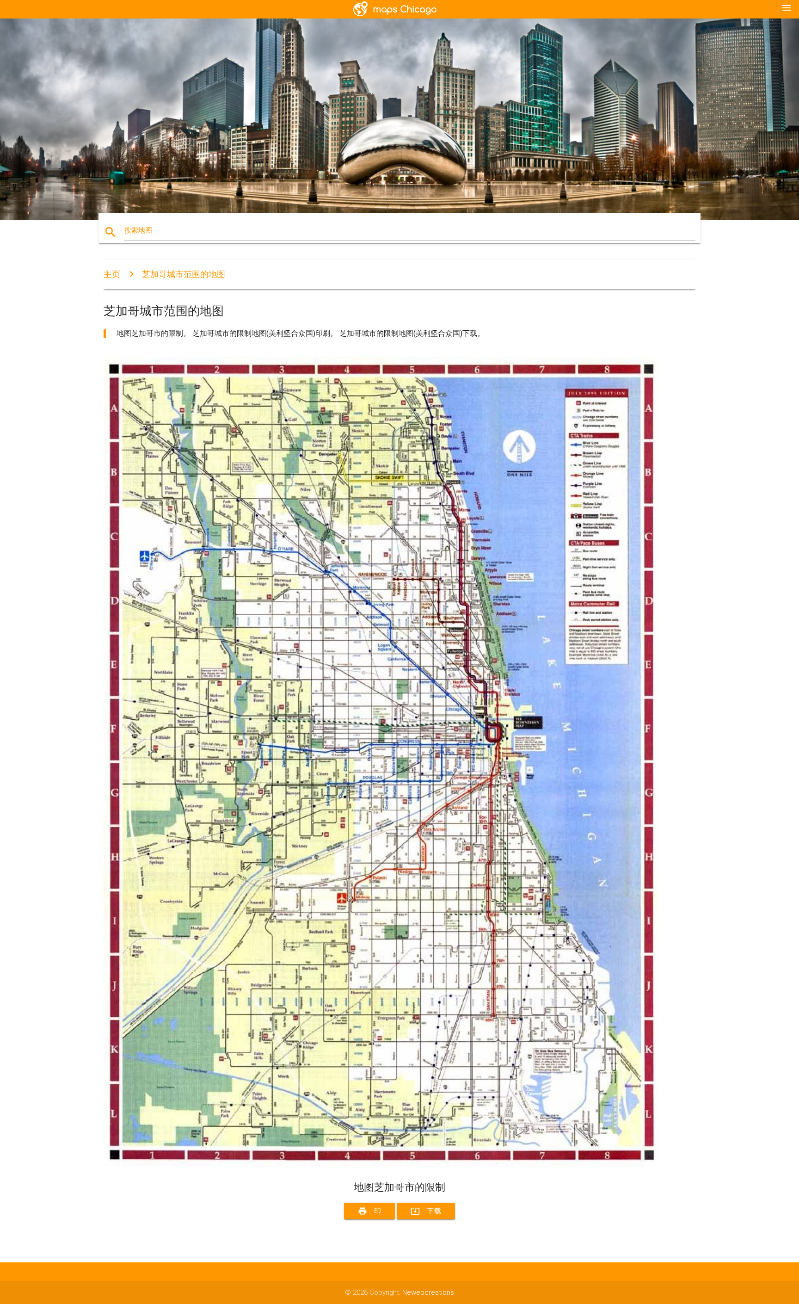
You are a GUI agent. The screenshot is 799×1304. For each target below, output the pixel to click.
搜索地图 (138, 230)
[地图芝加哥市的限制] (381, 1164)
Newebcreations (428, 1292)
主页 (112, 274)
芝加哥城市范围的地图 (183, 274)
